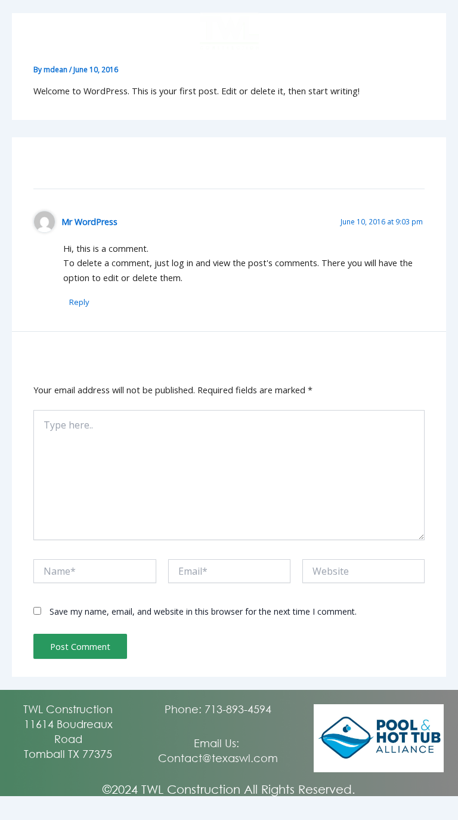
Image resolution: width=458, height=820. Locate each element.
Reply (79, 302)
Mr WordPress (89, 221)
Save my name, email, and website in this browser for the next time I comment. (203, 611)
